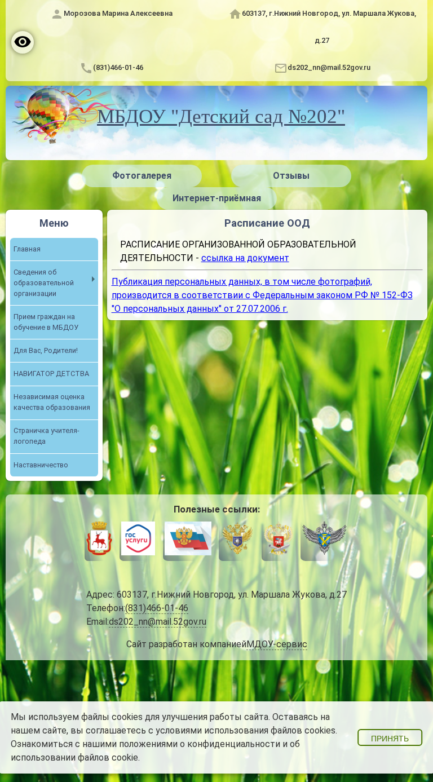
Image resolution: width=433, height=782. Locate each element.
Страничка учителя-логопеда (46, 435)
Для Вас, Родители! (46, 350)
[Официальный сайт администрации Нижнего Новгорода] (99, 540)
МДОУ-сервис (276, 644)
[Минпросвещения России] (278, 540)
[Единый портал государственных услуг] (138, 540)
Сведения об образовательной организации (44, 283)
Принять (390, 738)
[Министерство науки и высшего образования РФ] (237, 540)
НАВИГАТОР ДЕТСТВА (51, 373)
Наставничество (41, 465)
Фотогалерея (141, 175)
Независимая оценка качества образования (52, 402)
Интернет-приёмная (217, 198)
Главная (27, 249)
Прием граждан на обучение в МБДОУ (46, 322)
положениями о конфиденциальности (199, 744)
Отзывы (291, 175)
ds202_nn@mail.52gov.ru (329, 67)
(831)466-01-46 (118, 67)
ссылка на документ (245, 258)
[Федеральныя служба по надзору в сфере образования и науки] (324, 540)
